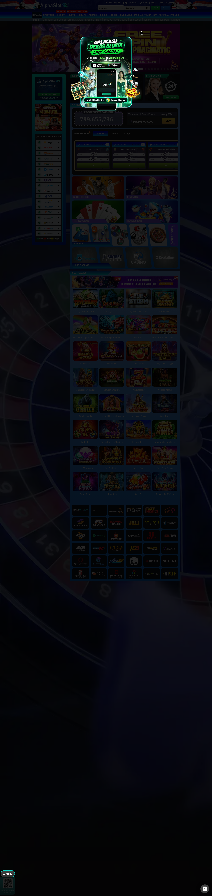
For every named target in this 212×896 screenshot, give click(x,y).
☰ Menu (7, 873)
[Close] (141, 33)
